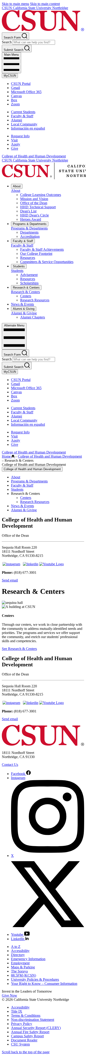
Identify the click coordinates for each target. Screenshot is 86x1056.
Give (14, 148)
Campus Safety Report (27, 1036)
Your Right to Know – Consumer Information (44, 984)
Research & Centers (26, 287)
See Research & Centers (19, 649)
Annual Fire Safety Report (30, 1032)
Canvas (16, 96)
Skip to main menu (15, 4)
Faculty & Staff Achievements (42, 249)
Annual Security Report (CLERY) (36, 1028)
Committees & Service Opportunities (46, 262)
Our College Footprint (36, 254)
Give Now (9, 995)
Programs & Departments (30, 224)
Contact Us (10, 765)
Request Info (20, 136)
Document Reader (24, 1040)
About (17, 186)
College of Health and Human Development (34, 156)
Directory (18, 955)
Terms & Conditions (25, 1015)
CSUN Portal (21, 84)
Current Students (23, 112)
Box (14, 100)
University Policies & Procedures (35, 979)
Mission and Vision (34, 199)
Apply (15, 144)
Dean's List (28, 211)
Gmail (15, 88)
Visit (14, 140)
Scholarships (29, 283)
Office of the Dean (33, 203)
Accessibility (20, 951)
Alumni (16, 120)
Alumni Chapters (32, 317)
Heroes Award (30, 219)
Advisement (29, 275)
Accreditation (30, 236)
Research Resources (34, 300)
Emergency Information (28, 959)
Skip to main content (45, 4)
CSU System (20, 1044)
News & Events (22, 304)
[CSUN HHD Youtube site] (51, 564)
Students (19, 266)
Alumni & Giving (23, 308)
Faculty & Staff (22, 116)
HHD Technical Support (38, 207)
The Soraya (19, 971)
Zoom (15, 104)
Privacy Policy (21, 1024)
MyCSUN (10, 75)
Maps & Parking (23, 967)
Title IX (16, 1011)
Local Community (24, 124)
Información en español (28, 128)
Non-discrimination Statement (32, 1020)
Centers (25, 296)
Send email (10, 580)
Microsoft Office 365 (26, 92)
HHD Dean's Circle (34, 215)
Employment (20, 963)
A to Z (15, 947)
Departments (29, 232)
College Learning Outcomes (40, 195)
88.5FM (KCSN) (23, 975)
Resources (27, 258)
